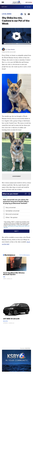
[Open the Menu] (2, 2)
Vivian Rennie (11, 49)
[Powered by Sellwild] (27, 348)
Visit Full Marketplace (24, 255)
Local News (6, 14)
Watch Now (28, 2)
